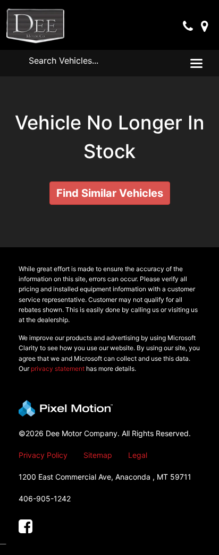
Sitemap (97, 454)
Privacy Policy (43, 454)
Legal (137, 454)
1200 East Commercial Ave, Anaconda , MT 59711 (105, 476)
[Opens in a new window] (25, 527)
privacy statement (58, 368)
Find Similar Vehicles (109, 193)
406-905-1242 (45, 498)
